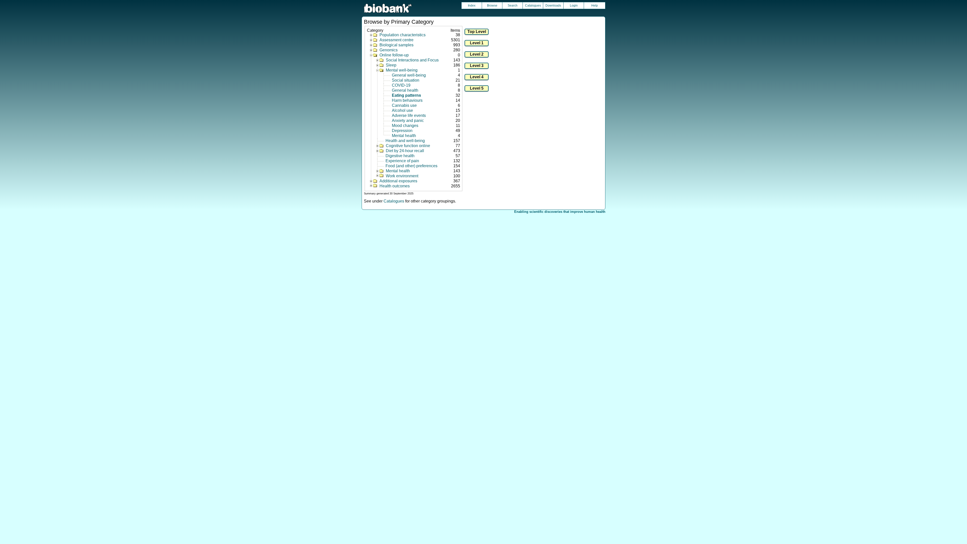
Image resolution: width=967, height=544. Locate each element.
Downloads (553, 5)
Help (594, 5)
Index (471, 5)
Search (512, 5)
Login (574, 5)
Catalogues (533, 5)
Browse (492, 5)
